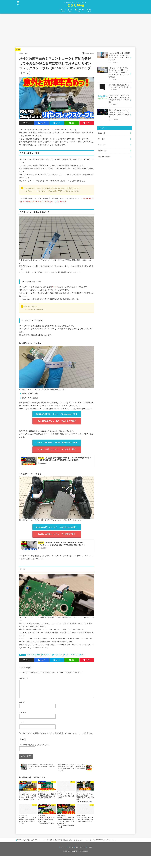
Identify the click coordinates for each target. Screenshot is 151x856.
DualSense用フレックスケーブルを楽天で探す (56, 534)
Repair (18, 49)
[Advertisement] (75, 29)
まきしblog (75, 5)
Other (101, 139)
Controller (32, 655)
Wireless (75, 655)
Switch (67, 655)
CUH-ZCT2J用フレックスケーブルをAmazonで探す (56, 442)
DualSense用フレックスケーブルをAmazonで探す (56, 527)
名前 (22, 702)
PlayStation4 (47, 655)
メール (22, 712)
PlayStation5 (58, 655)
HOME (19, 840)
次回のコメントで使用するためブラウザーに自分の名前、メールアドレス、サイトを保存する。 (57, 733)
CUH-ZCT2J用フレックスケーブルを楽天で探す (56, 449)
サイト (21, 723)
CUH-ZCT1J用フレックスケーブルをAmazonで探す (56, 414)
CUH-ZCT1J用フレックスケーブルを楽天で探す (56, 421)
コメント (23, 678)
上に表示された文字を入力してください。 (35, 745)
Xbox (83, 655)
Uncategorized (104, 156)
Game (101, 133)
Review (102, 151)
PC (39, 655)
